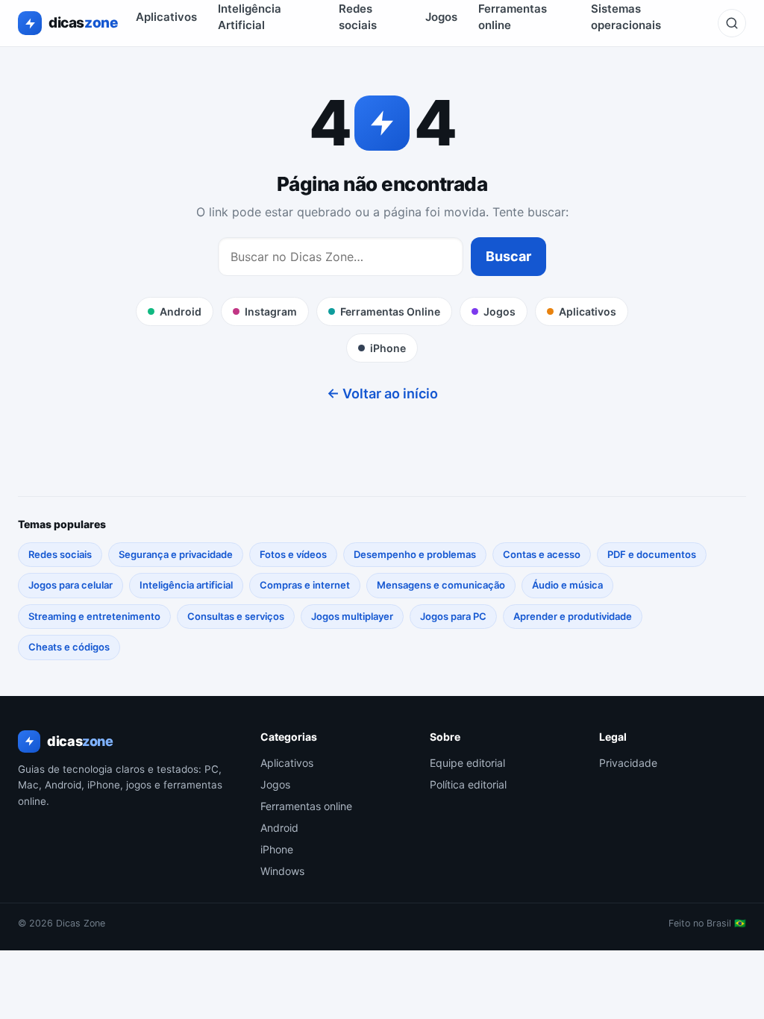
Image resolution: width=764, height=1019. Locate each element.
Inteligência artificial (186, 585)
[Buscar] (732, 23)
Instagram (271, 311)
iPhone (388, 348)
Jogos (441, 17)
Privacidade (628, 762)
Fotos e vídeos (293, 554)
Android (180, 311)
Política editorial (468, 784)
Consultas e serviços (235, 616)
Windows (282, 871)
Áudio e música (567, 585)
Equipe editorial (467, 762)
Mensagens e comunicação (441, 585)
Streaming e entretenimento (94, 616)
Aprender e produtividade (572, 616)
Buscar (508, 256)
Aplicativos (166, 17)
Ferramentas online (306, 806)
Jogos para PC (453, 616)
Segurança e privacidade (176, 554)
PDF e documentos (651, 554)
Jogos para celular (70, 585)
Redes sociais (60, 554)
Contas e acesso (541, 554)
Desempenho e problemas (415, 554)
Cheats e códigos (69, 647)
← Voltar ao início (382, 393)
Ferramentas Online (390, 311)
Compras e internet (305, 585)
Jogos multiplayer (352, 616)
